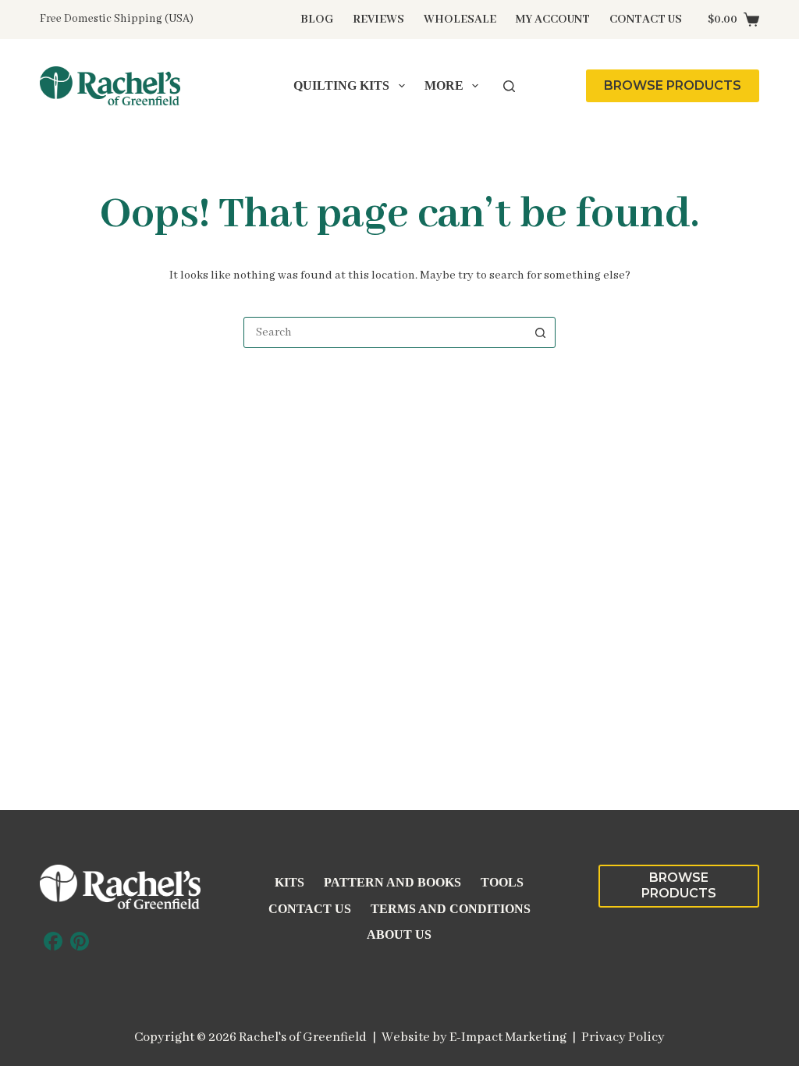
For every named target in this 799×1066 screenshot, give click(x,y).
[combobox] (384, 332)
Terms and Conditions (451, 908)
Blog (316, 19)
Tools (502, 882)
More (443, 85)
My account (553, 19)
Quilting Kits (341, 85)
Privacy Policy (623, 1037)
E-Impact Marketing (507, 1037)
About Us (399, 934)
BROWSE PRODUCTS (672, 85)
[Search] (509, 86)
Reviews (378, 19)
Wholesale (460, 19)
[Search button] (540, 332)
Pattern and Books (392, 882)
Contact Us (645, 19)
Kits (289, 882)
